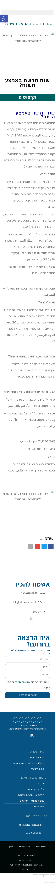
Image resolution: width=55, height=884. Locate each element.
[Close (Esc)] (52, 875)
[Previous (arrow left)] (52, 881)
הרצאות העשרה (36, 757)
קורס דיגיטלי (37, 768)
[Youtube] (39, 720)
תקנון (11, 847)
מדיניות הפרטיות (20, 682)
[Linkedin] (21, 720)
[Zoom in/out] (35, 875)
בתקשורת (39, 806)
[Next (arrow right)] (46, 881)
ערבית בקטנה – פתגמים (32, 800)
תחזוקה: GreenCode (27, 869)
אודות (41, 783)
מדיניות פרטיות (24, 847)
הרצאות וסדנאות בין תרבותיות (28, 763)
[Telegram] (15, 720)
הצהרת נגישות (41, 847)
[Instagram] (33, 720)
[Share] (46, 875)
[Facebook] (27, 720)
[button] (27, 12)
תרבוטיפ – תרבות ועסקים (31, 795)
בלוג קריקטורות (36, 789)
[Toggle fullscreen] (41, 875)
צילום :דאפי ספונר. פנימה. (27, 860)
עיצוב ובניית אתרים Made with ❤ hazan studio (27, 865)
